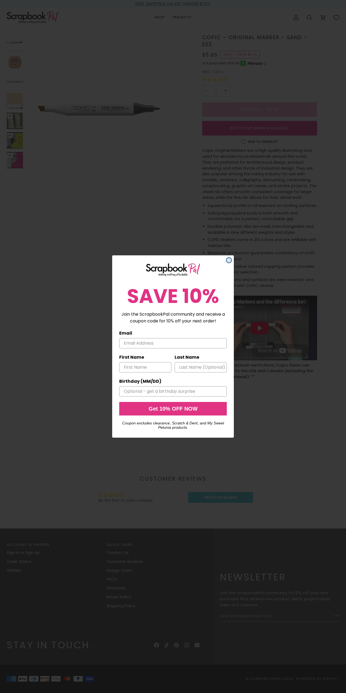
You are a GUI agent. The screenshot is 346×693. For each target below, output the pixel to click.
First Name (131, 357)
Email (125, 333)
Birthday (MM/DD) (140, 381)
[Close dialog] (229, 260)
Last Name (187, 357)
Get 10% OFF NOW (173, 409)
